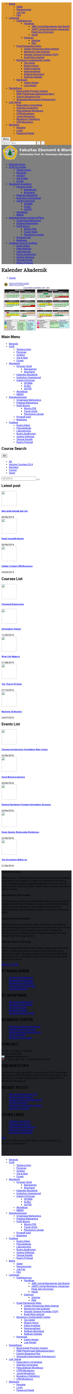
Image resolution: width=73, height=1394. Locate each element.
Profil (17, 167)
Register (20, 127)
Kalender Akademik (27, 195)
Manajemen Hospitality (21, 983)
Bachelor (14, 467)
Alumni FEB (30, 229)
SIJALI (27, 206)
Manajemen (30, 189)
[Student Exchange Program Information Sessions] (36, 792)
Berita (12, 3)
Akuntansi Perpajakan (20, 1004)
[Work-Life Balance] (36, 644)
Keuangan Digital (18, 1010)
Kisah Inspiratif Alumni (12, 538)
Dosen (20, 181)
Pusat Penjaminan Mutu (28, 46)
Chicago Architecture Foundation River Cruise (24, 749)
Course (13, 470)
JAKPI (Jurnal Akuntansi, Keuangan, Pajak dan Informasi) (50, 30)
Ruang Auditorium (26, 254)
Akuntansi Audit (17, 1007)
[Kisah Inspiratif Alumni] (36, 526)
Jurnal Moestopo (25, 116)
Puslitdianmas (24, 20)
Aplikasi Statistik (33, 77)
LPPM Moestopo (25, 113)
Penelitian (29, 23)
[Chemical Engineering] (36, 592)
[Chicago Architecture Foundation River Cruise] (36, 737)
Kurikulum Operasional (28, 198)
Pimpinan (21, 172)
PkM (33, 43)
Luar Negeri (30, 85)
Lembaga (14, 17)
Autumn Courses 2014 (21, 464)
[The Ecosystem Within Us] (36, 847)
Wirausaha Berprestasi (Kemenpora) (36, 99)
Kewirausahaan (32, 71)
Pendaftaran (15, 88)
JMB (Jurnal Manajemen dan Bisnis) (50, 26)
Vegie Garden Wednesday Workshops (20, 832)
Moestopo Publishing (28, 119)
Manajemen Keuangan (21, 980)
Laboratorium (23, 251)
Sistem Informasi (25, 200)
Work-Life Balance (10, 656)
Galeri (19, 6)
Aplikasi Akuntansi (34, 74)
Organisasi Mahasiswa (28, 220)
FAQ (18, 15)
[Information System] (36, 616)
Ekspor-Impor (31, 65)
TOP (3, 1137)
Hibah (34, 34)
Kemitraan (21, 79)
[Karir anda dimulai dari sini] (36, 498)
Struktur (20, 175)
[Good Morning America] (36, 764)
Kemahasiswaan (26, 217)
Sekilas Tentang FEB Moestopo (17, 566)
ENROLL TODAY (10, 964)
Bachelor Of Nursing (11, 711)
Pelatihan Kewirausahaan (22, 1029)
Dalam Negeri (31, 82)
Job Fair (20, 12)
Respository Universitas (29, 105)
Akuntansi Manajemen (21, 1002)
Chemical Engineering (12, 604)
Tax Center (29, 62)
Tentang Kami (23, 170)
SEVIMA (28, 203)
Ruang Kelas (23, 245)
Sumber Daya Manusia (21, 977)
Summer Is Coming (19, 1108)
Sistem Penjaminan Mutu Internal (41, 48)
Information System (11, 629)
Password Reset (25, 133)
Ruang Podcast (24, 262)
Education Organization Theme (25, 1105)
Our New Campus (18, 1102)
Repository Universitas (21, 1129)
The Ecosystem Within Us (14, 859)
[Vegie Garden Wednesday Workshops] (36, 820)
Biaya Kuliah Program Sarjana (32, 91)
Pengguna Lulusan (34, 234)
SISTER (28, 209)
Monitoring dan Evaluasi (37, 51)
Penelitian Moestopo (20, 1124)
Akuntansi (29, 192)
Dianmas (29, 37)
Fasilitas (23, 243)
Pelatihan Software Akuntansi (25, 1026)
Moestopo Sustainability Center (33, 60)
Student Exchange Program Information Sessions (26, 804)
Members (14, 124)
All (10, 461)
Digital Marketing (18, 988)
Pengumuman (23, 9)
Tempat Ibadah (24, 259)
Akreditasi (22, 212)
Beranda (17, 164)
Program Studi (24, 186)
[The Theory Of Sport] (36, 671)
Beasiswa (21, 240)
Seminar (35, 40)
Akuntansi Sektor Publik (22, 1013)
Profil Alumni (23, 226)
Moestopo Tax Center (20, 1037)
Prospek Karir (23, 237)
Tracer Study (30, 231)
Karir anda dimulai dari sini (14, 511)
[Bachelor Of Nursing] (36, 699)
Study (12, 472)
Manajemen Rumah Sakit (22, 986)
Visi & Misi (22, 178)
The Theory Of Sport (11, 684)
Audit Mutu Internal (34, 57)
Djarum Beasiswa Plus (28, 96)
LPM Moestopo (24, 122)
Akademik (20, 184)
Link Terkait (15, 102)
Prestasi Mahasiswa (27, 223)
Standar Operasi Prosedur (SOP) (41, 54)
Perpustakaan (23, 248)
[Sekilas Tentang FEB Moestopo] (36, 554)
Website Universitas (27, 107)
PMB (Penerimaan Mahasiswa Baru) (35, 93)
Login (19, 130)
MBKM (20, 214)
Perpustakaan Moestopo (29, 110)
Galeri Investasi (32, 68)
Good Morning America (13, 777)
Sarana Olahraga (25, 257)
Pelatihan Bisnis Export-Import (25, 1032)
